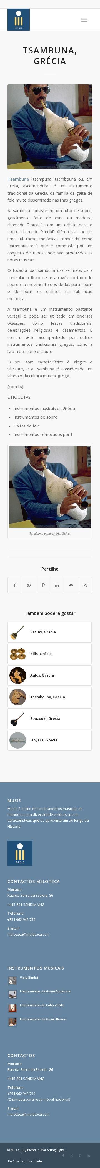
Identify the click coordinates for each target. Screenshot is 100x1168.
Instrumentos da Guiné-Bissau (43, 1019)
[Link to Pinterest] (80, 1155)
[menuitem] (84, 19)
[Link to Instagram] (72, 1155)
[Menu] (84, 19)
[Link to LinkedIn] (88, 1155)
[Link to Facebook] (63, 1155)
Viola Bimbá (29, 977)
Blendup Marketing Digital (46, 1150)
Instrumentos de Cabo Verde (42, 1005)
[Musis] (42, 20)
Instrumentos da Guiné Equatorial (45, 991)
